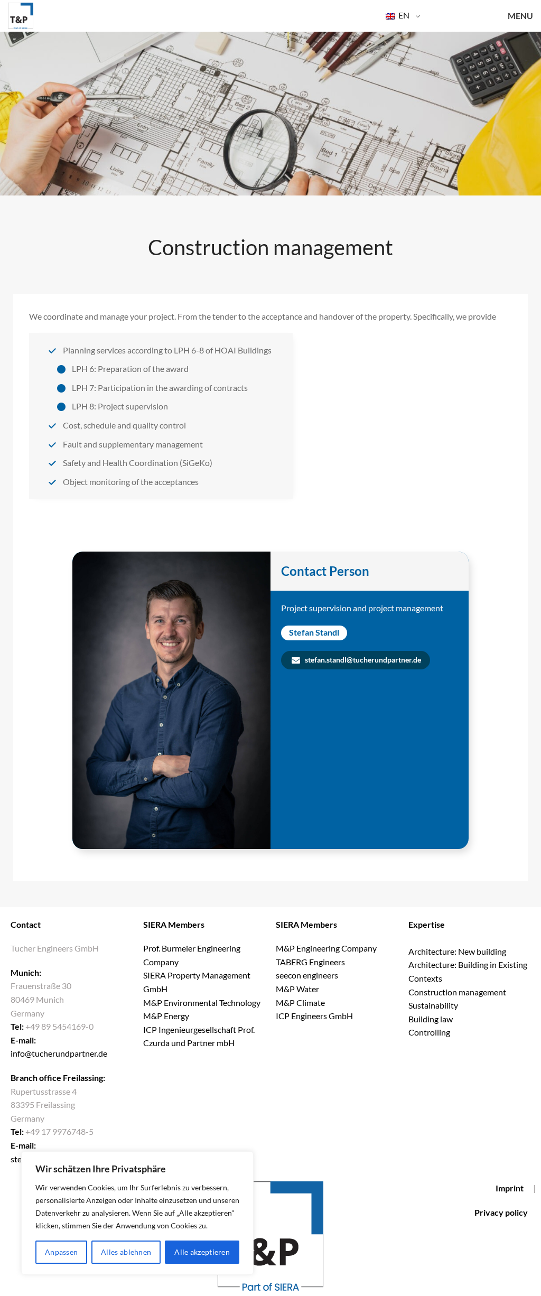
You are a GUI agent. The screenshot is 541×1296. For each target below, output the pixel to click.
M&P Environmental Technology (202, 1002)
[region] (137, 1213)
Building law (430, 1019)
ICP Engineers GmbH (314, 1016)
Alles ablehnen (126, 1251)
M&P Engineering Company (326, 948)
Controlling (429, 1032)
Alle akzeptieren (202, 1251)
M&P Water (297, 989)
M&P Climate (300, 1002)
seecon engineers (307, 975)
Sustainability (433, 1005)
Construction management (457, 992)
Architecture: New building (457, 951)
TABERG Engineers (310, 962)
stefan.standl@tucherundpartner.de (362, 659)
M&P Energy (167, 1016)
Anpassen (61, 1251)
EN (403, 15)
